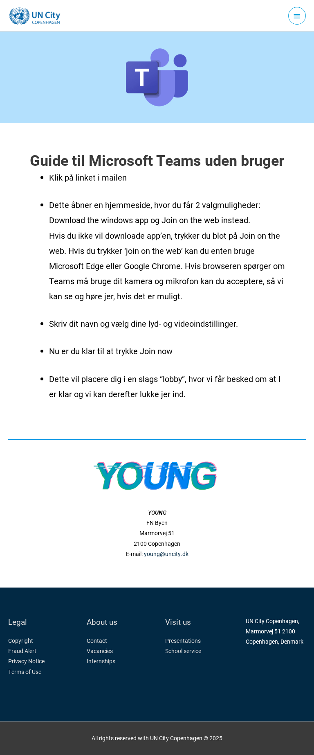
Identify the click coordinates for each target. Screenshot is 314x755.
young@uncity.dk (166, 554)
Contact (97, 640)
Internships (101, 661)
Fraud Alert (22, 651)
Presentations (183, 640)
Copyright (20, 640)
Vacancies (100, 651)
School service (183, 651)
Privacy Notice (26, 661)
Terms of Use (24, 672)
